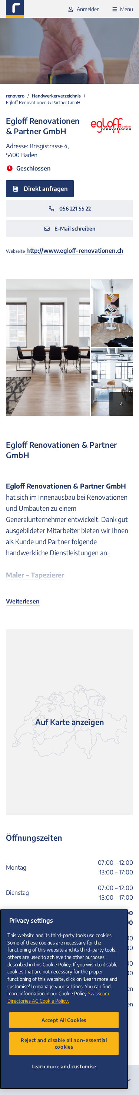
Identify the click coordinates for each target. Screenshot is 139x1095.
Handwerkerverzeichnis (56, 96)
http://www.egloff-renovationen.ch (74, 250)
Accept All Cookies (64, 1020)
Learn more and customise (64, 1066)
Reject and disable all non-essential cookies (64, 1043)
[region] (64, 999)
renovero (15, 96)
